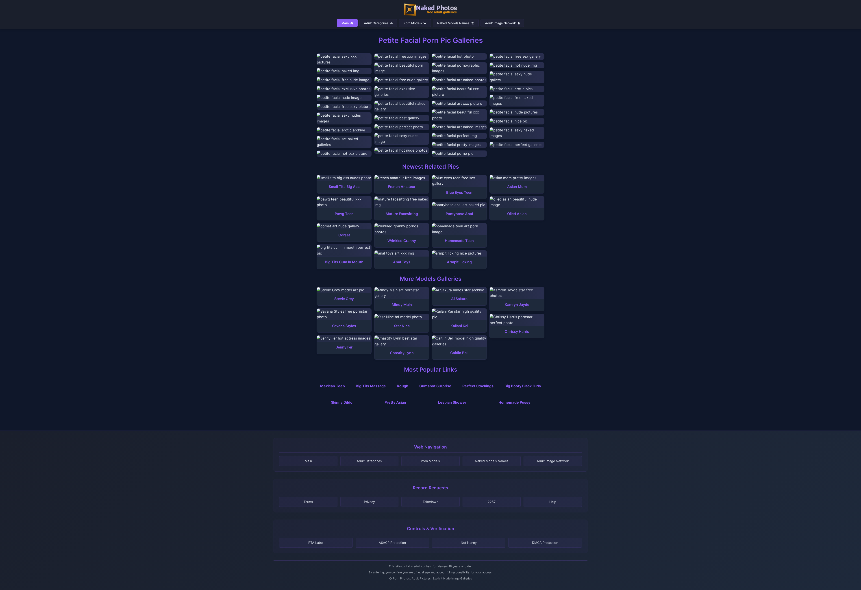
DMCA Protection (545, 542)
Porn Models (413, 23)
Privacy (369, 502)
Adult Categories (376, 23)
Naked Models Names (453, 23)
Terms (308, 502)
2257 (492, 502)
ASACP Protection (392, 542)
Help (552, 502)
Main (345, 23)
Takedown (430, 502)
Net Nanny (469, 542)
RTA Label (315, 542)
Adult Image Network (501, 23)
